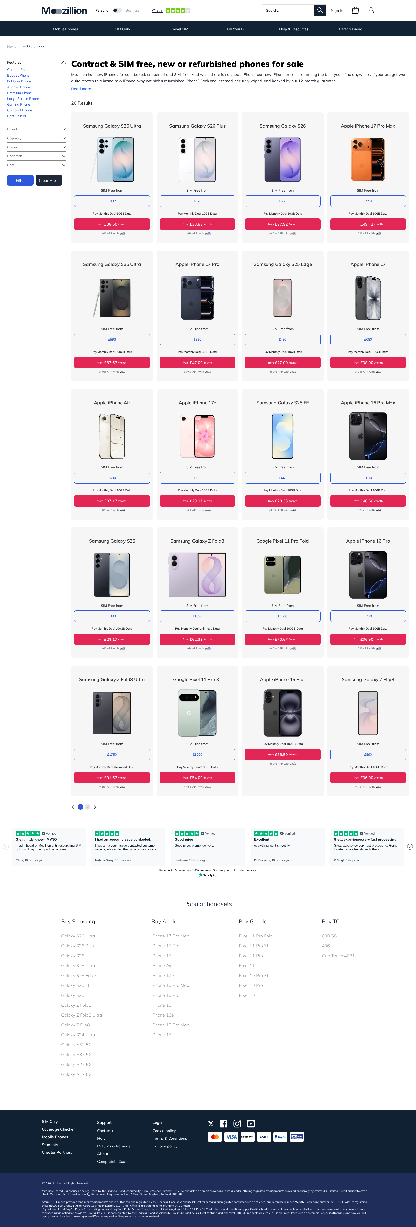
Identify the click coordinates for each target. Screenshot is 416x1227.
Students (50, 1144)
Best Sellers (16, 116)
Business (133, 10)
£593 (112, 339)
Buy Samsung (78, 921)
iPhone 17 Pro (165, 946)
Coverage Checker (58, 1129)
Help (101, 1138)
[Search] (320, 10)
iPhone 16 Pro (165, 995)
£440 (282, 478)
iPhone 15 (161, 1035)
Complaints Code (112, 1161)
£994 (368, 201)
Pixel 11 (247, 965)
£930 (197, 339)
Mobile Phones (65, 29)
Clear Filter (49, 180)
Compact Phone (19, 110)
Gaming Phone (18, 104)
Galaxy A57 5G (76, 1044)
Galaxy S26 (72, 955)
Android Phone (18, 87)
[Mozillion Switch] (117, 10)
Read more (81, 88)
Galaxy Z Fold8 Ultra (81, 1015)
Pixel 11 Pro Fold (256, 936)
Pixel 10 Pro (251, 985)
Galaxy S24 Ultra (78, 1035)
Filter (20, 180)
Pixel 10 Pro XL (254, 975)
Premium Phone (19, 93)
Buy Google (253, 921)
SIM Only (122, 29)
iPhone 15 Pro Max (170, 1025)
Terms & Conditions (170, 1138)
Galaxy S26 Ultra (78, 936)
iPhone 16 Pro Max (170, 985)
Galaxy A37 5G (76, 1054)
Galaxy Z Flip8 (75, 1025)
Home (12, 46)
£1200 (197, 754)
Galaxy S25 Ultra (78, 965)
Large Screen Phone (23, 98)
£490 (282, 339)
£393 (112, 616)
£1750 (112, 754)
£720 (368, 616)
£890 (368, 754)
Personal (102, 10)
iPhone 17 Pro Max (170, 936)
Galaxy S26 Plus (77, 946)
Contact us (106, 1131)
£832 (112, 201)
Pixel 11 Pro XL (254, 946)
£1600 (282, 616)
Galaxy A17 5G (76, 1074)
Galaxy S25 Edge (78, 975)
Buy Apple (164, 921)
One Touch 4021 (338, 955)
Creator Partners (57, 1152)
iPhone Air (161, 965)
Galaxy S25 (72, 995)
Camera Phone (18, 69)
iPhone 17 (161, 955)
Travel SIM (179, 29)
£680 (368, 339)
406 (326, 946)
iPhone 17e (162, 975)
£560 (282, 201)
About (102, 1154)
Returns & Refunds (113, 1146)
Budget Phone (18, 75)
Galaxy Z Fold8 (76, 1005)
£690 (112, 478)
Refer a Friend (350, 29)
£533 (197, 478)
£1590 (197, 616)
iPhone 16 (161, 1005)
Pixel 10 (247, 995)
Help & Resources (293, 29)
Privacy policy (165, 1146)
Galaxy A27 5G (76, 1064)
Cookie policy (164, 1131)
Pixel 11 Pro (251, 955)
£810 (368, 478)
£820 (197, 201)
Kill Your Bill (237, 29)
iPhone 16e (162, 1015)
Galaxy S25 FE (76, 985)
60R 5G (329, 936)
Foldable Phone (19, 81)
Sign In (337, 10)
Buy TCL (332, 921)
